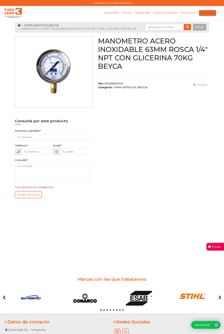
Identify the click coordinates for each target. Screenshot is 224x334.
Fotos (126, 12)
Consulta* (21, 160)
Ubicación (142, 12)
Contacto (188, 12)
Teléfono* (21, 145)
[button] (199, 27)
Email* (57, 145)
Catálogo (207, 12)
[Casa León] (13, 13)
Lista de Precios (165, 12)
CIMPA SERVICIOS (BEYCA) (41, 25)
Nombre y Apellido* (28, 130)
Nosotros (111, 12)
